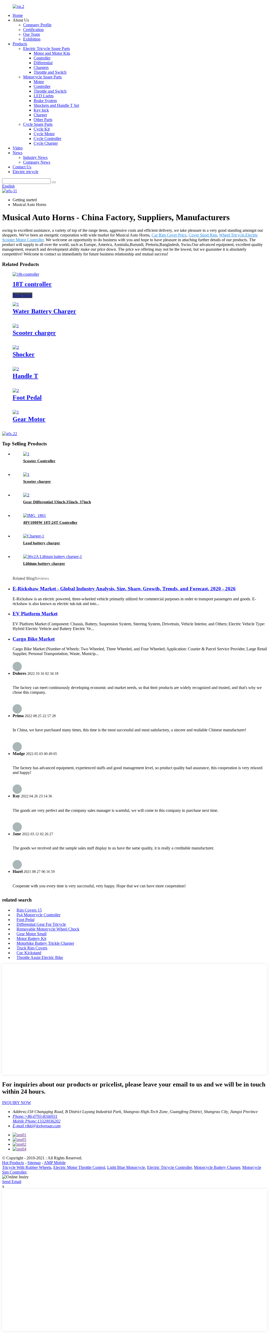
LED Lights (44, 96)
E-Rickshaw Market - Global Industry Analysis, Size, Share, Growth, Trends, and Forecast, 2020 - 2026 (124, 588)
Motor (39, 81)
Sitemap (34, 1162)
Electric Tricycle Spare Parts (46, 48)
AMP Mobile (55, 1162)
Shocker (24, 354)
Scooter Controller (39, 461)
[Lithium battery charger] (52, 556)
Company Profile (37, 25)
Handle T (25, 376)
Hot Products (13, 1162)
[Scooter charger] (16, 326)
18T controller (32, 284)
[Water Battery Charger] (16, 304)
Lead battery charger (41, 543)
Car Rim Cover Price (169, 235)
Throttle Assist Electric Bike (40, 957)
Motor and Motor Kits (52, 53)
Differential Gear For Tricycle (41, 924)
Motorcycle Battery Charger (217, 1167)
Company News (36, 162)
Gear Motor (29, 419)
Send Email (11, 1181)
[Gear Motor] (16, 412)
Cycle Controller (47, 138)
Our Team (31, 34)
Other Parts (43, 119)
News (17, 152)
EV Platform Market (35, 613)
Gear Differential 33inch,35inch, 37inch (57, 502)
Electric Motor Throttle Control (79, 1167)
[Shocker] (16, 347)
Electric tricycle (25, 171)
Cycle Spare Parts (38, 124)
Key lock (41, 110)
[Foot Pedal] (16, 390)
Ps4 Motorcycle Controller (38, 915)
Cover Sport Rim (203, 235)
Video (18, 148)
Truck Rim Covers (32, 948)
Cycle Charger (46, 143)
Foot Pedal (27, 397)
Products (20, 44)
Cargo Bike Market (34, 639)
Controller (42, 58)
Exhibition (31, 39)
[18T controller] (26, 274)
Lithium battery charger (44, 563)
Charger (40, 115)
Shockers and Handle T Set (56, 105)
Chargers (41, 67)
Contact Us (22, 167)
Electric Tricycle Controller (169, 1167)
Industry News (35, 157)
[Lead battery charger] (33, 536)
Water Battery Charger (44, 311)
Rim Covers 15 (29, 910)
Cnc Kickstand (29, 952)
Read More (22, 295)
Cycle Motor (44, 134)
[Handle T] (16, 369)
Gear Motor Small (31, 934)
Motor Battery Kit (31, 938)
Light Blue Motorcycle (126, 1167)
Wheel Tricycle (231, 235)
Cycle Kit (42, 129)
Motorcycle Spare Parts (42, 77)
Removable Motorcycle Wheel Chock (48, 929)
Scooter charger (34, 332)
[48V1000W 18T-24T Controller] (34, 515)
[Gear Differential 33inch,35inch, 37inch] (26, 495)
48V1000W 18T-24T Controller (50, 522)
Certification (33, 29)
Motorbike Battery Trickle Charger (45, 943)
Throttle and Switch (50, 72)
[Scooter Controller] (26, 454)
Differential (43, 63)
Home (18, 15)
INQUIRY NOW (16, 1102)
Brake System (45, 100)
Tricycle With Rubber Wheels (26, 1167)
